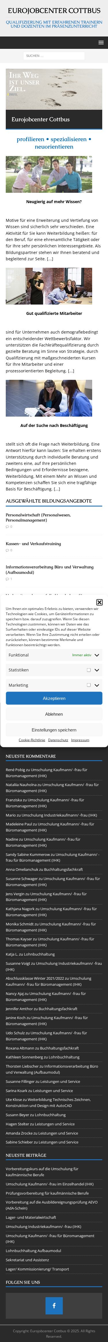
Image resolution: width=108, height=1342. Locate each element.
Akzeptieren (54, 698)
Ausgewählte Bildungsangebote (49, 501)
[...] (50, 258)
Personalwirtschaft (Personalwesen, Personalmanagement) (38, 517)
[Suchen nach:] (54, 55)
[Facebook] (54, 1305)
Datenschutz (58, 740)
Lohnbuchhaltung (39, 954)
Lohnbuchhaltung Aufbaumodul (33, 1250)
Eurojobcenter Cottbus (41, 119)
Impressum (80, 740)
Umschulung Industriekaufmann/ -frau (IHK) (59, 815)
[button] (99, 602)
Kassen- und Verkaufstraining (33, 543)
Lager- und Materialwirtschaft (31, 1217)
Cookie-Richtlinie (32, 740)
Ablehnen (54, 713)
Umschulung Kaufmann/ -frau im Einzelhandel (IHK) (50, 1184)
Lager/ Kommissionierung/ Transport (37, 1269)
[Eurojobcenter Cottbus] (54, 89)
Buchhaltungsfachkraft (63, 869)
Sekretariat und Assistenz (27, 1259)
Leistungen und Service (60, 1081)
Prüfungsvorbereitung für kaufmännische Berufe (47, 1193)
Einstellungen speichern (54, 729)
